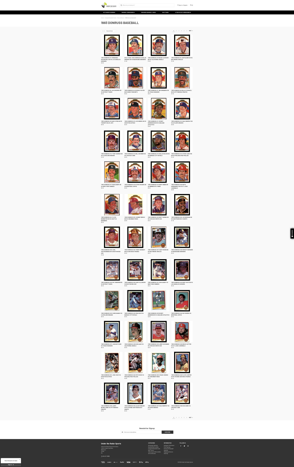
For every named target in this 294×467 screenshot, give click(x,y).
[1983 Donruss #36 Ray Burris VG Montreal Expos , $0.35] (182, 300)
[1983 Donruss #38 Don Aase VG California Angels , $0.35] (135, 331)
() (192, 5)
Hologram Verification (169, 445)
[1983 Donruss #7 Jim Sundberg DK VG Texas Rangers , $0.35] (158, 77)
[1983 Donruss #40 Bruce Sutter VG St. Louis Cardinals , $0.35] (182, 331)
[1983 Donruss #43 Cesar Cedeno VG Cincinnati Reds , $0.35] (158, 362)
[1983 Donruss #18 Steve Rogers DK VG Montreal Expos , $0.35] (135, 172)
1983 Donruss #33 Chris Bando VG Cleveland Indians (111, 314)
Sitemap (166, 453)
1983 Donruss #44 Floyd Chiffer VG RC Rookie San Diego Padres (181, 375)
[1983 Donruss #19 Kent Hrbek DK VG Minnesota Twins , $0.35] (158, 172)
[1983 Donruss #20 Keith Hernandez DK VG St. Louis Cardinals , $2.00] (182, 172)
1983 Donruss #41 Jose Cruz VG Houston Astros (111, 375)
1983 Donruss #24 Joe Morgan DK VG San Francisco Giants (181, 218)
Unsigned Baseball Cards (148, 12)
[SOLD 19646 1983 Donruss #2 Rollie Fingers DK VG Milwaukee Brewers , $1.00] (135, 45)
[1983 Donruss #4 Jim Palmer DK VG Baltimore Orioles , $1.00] (182, 45)
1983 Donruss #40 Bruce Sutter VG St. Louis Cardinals (181, 345)
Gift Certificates (152, 453)
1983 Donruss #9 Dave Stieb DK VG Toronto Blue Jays (111, 122)
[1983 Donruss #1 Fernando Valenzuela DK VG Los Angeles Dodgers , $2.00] (112, 45)
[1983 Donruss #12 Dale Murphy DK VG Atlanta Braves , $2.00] (182, 108)
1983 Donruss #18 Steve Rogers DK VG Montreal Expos (135, 185)
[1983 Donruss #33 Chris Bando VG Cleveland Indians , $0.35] (112, 300)
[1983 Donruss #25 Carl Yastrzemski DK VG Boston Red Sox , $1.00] (112, 237)
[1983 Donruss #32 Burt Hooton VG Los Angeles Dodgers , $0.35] (182, 269)
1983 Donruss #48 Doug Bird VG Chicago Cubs (181, 406)
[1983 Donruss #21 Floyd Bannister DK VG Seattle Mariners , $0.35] (112, 204)
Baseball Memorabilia (128, 12)
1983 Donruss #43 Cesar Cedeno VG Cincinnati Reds (158, 375)
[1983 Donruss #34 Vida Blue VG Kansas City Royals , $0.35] (135, 300)
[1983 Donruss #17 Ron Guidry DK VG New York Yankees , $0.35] (112, 172)
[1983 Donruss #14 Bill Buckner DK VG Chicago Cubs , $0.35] (135, 141)
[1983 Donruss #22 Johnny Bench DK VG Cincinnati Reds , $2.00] (135, 204)
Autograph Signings (109, 12)
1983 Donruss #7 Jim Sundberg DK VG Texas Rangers (158, 91)
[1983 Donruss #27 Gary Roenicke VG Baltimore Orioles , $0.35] (158, 237)
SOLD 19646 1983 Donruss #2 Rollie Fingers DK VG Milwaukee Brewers (135, 58)
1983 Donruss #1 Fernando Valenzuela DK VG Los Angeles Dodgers (111, 59)
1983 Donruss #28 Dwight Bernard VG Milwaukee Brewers (182, 250)
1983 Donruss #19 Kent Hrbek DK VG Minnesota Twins (158, 185)
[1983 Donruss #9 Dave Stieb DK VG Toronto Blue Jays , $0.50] (112, 108)
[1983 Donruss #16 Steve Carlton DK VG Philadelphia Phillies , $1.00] (182, 141)
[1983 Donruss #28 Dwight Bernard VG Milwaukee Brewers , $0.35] (182, 237)
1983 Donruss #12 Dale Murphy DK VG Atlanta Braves (181, 122)
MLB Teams (165, 12)
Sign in (180, 5)
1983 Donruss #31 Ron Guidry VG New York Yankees (158, 283)
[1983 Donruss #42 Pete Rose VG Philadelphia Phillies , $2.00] (135, 362)
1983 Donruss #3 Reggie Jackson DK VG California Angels (158, 58)
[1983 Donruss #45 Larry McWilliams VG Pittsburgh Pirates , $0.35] (112, 393)
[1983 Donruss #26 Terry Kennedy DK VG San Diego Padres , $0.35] (135, 237)
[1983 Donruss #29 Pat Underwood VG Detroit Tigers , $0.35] (112, 269)
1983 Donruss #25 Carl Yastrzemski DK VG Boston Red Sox (110, 251)
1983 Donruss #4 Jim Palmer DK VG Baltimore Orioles (181, 58)
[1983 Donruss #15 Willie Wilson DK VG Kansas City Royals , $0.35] (158, 141)
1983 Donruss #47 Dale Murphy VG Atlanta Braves (158, 406)
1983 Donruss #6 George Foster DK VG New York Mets (134, 91)
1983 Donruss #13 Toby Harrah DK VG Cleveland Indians (112, 154)
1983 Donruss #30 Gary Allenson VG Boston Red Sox (134, 283)
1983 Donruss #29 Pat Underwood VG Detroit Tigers (111, 283)
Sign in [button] (10, 464)
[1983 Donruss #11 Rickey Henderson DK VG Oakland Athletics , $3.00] (158, 108)
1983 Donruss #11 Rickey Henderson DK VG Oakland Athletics (156, 123)
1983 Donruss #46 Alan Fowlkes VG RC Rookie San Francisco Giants (134, 407)
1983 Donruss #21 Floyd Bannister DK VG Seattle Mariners (109, 219)
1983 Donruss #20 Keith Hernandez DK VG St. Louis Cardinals (179, 186)
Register (185, 5)
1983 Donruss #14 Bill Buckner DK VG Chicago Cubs (135, 154)
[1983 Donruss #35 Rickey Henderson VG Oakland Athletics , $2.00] (158, 300)
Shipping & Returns (168, 452)
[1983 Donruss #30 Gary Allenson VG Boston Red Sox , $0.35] (135, 269)
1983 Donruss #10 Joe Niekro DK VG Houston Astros (135, 122)
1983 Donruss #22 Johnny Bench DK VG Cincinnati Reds (134, 218)
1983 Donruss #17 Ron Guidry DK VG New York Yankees (111, 185)
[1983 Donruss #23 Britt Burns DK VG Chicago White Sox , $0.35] (158, 204)
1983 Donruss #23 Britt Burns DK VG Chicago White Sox (158, 218)
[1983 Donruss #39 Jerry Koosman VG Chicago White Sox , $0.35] (158, 331)
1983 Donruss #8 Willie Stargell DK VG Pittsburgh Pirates (181, 91)
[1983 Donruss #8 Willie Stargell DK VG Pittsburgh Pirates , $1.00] (182, 77)
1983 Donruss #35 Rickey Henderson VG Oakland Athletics (158, 314)
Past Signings (167, 447)
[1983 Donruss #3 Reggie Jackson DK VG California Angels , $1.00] (158, 45)
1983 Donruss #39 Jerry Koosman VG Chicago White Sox (158, 345)
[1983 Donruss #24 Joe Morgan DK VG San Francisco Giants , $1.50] (182, 204)
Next (190, 30)
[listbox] (111, 31)
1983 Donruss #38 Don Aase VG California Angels (134, 345)
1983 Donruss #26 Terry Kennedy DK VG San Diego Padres (134, 250)
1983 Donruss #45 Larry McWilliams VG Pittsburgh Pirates (109, 407)
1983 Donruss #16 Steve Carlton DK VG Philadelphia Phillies (181, 154)
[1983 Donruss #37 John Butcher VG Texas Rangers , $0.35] (112, 331)
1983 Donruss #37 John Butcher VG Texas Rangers (111, 345)
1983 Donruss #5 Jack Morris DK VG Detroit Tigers (111, 91)
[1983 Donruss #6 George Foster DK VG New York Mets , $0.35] (135, 77)
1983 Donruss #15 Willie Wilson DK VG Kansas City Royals (159, 154)
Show (292, 234)
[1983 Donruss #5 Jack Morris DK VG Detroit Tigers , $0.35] (112, 77)
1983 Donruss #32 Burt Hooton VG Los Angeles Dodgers (182, 283)
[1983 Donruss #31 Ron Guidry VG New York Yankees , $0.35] (158, 269)
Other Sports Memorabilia (183, 12)
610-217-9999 (106, 456)
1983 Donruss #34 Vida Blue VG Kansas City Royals (134, 314)
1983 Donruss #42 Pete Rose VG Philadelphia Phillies (134, 375)
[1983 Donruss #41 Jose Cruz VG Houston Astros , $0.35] (112, 362)
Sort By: (103, 31)
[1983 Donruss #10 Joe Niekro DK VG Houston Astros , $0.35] (135, 108)
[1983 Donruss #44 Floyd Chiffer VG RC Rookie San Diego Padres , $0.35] (182, 362)
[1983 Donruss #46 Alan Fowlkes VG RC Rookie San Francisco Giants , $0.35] (135, 393)
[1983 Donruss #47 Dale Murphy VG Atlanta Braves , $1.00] (158, 393)
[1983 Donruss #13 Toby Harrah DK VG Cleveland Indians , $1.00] (112, 141)
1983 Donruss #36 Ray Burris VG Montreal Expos (181, 314)
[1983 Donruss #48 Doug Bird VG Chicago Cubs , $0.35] (182, 393)
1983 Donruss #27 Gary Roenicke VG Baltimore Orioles (158, 250)
